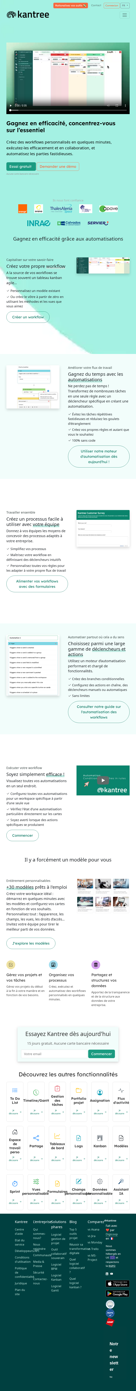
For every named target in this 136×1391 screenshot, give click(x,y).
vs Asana (93, 1229)
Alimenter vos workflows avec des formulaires (37, 584)
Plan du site (20, 1292)
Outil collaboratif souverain (59, 1254)
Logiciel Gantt (56, 1288)
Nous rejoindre (39, 1247)
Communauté (41, 1255)
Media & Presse (38, 1264)
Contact (96, 5)
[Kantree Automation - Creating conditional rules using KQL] (103, 780)
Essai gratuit (20, 166)
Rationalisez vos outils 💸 (70, 5)
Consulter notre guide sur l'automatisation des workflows (99, 711)
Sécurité (38, 1272)
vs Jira (91, 1236)
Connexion (111, 5)
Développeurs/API (22, 1251)
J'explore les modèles (31, 943)
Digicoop (112, 1234)
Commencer (22, 835)
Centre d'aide (19, 1231)
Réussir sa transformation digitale (77, 1249)
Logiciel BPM (56, 1267)
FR (124, 5)
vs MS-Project (92, 1258)
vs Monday (95, 1242)
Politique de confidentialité (22, 1272)
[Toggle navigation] (125, 15)
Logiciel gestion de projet (58, 1239)
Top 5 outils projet (73, 1233)
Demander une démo (58, 166)
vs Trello (93, 1249)
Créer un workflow (28, 317)
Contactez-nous (40, 1281)
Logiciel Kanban (56, 1277)
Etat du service (19, 1242)
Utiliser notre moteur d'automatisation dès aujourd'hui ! (98, 456)
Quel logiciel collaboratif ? (77, 1265)
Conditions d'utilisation (22, 1259)
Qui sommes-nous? (39, 1233)
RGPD (112, 1266)
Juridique (21, 1283)
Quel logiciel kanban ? (75, 1283)
